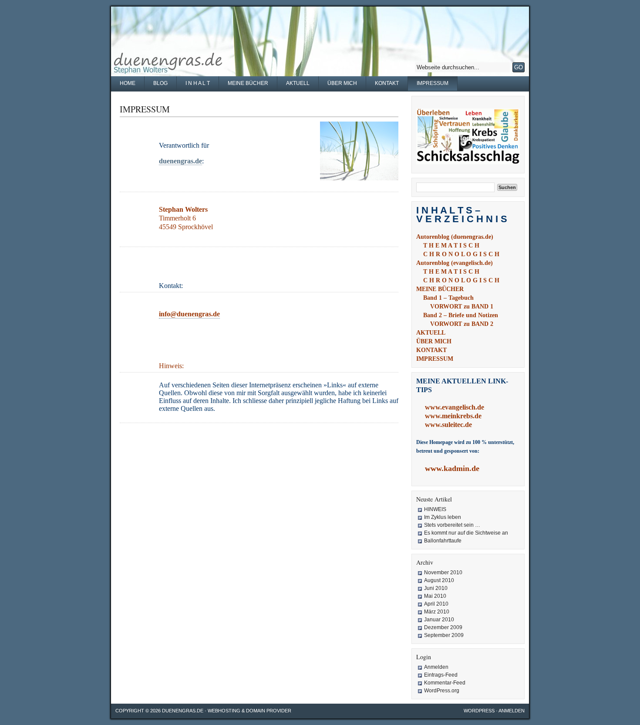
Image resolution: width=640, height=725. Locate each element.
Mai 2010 (435, 596)
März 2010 (436, 612)
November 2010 (443, 572)
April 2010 (436, 604)
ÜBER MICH (342, 83)
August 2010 (439, 580)
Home (127, 83)
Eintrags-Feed (441, 675)
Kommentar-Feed (444, 683)
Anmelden (436, 667)
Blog (160, 83)
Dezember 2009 (443, 627)
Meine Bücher (248, 83)
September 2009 (444, 635)
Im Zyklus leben (442, 517)
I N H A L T (197, 83)
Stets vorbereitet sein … (452, 525)
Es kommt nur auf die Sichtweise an (466, 533)
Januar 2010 (439, 620)
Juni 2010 (436, 588)
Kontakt (387, 83)
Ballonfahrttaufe (442, 541)
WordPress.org (441, 691)
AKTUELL (298, 83)
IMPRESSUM (432, 83)
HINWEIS (435, 509)
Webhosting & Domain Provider (249, 710)
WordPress (479, 710)
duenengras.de (182, 710)
